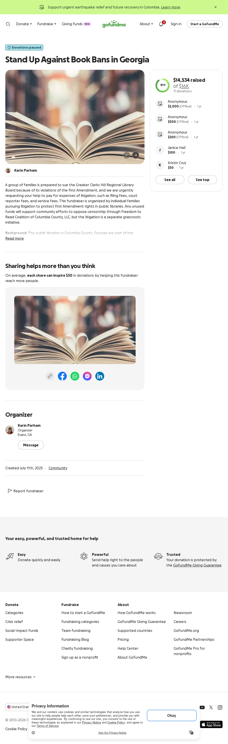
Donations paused (26, 47)
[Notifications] (161, 24)
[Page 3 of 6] (20, 157)
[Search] (8, 24)
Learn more (170, 7)
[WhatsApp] (74, 376)
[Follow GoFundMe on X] (211, 707)
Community (58, 468)
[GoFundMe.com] (114, 24)
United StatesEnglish (28, 707)
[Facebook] (62, 376)
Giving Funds (76, 24)
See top (203, 180)
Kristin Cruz (177, 163)
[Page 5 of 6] (27, 157)
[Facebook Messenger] (87, 376)
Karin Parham (29, 425)
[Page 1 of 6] (13, 157)
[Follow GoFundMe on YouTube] (202, 707)
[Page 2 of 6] (17, 157)
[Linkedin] (99, 376)
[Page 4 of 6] (23, 157)
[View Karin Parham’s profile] (9, 429)
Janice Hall (176, 148)
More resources (18, 677)
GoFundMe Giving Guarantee (197, 565)
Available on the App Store (211, 724)
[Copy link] (49, 376)
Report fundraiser (28, 491)
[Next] (135, 155)
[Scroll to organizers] (8, 170)
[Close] (215, 7)
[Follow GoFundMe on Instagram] (220, 707)
